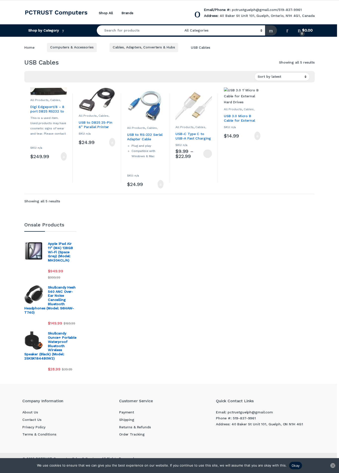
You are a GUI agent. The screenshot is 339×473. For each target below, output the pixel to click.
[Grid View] (38, 77)
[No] (332, 465)
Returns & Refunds (135, 427)
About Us (30, 412)
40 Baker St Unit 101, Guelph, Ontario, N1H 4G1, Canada (267, 16)
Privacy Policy (33, 427)
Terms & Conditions (39, 434)
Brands (127, 13)
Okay (296, 466)
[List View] (45, 77)
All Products (39, 100)
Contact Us (31, 420)
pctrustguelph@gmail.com (254, 10)
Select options (205, 153)
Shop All (106, 13)
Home (29, 47)
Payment (126, 412)
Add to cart (63, 156)
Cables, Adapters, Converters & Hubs (144, 47)
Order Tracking (132, 434)
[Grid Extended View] (31, 77)
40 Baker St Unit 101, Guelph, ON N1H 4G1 (267, 424)
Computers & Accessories (72, 47)
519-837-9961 (290, 10)
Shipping (126, 420)
